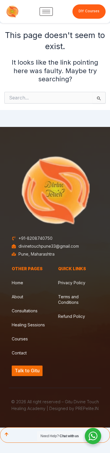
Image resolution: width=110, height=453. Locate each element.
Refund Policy (71, 316)
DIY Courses (89, 11)
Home (17, 282)
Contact (19, 352)
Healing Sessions (28, 324)
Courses (20, 338)
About (17, 296)
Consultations (25, 310)
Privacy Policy (71, 282)
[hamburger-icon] (46, 11)
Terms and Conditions (68, 299)
